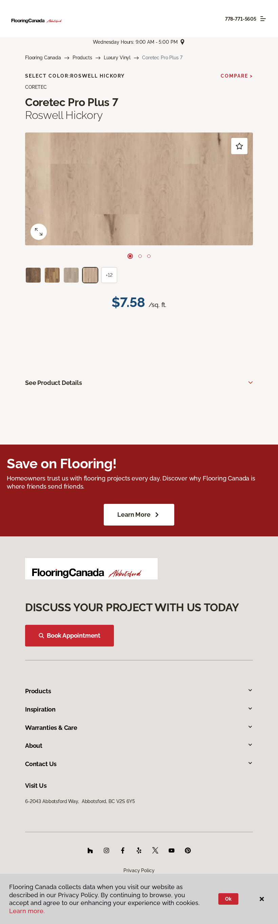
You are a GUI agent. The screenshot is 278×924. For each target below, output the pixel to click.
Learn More (133, 514)
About (33, 745)
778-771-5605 (240, 19)
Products (82, 57)
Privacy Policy (138, 870)
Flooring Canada (43, 57)
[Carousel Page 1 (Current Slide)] (130, 256)
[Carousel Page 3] (149, 256)
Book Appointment (73, 635)
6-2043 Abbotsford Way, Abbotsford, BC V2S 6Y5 (80, 801)
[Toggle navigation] (263, 18)
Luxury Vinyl (117, 57)
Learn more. (27, 911)
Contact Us (41, 763)
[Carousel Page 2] (140, 256)
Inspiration (40, 709)
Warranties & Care (51, 727)
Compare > (237, 76)
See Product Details (53, 382)
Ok (228, 899)
